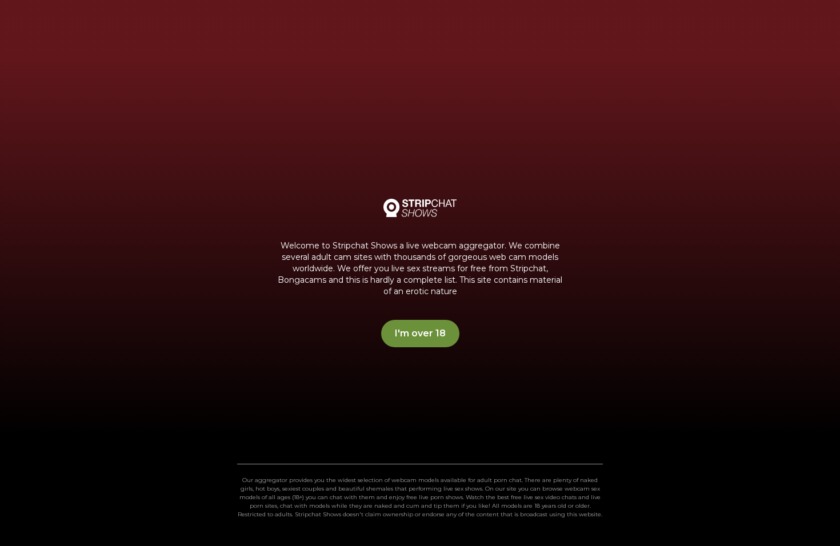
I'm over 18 (420, 333)
